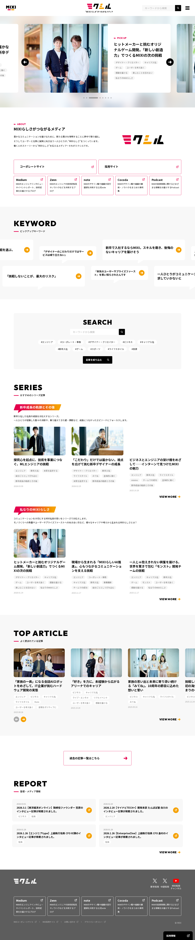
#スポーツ (95, 349)
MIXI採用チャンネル (176, 887)
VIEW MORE (168, 496)
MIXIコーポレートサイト (24, 922)
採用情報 (171, 935)
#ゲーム (79, 349)
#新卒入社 (63, 349)
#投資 (134, 349)
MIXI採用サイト (49, 922)
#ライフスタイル (116, 349)
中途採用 (165, 886)
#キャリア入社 (147, 342)
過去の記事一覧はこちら (84, 758)
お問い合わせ (69, 922)
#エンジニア (47, 342)
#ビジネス (128, 342)
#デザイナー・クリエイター (102, 342)
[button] (25, 62)
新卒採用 (155, 886)
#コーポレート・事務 (70, 342)
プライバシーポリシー (93, 922)
